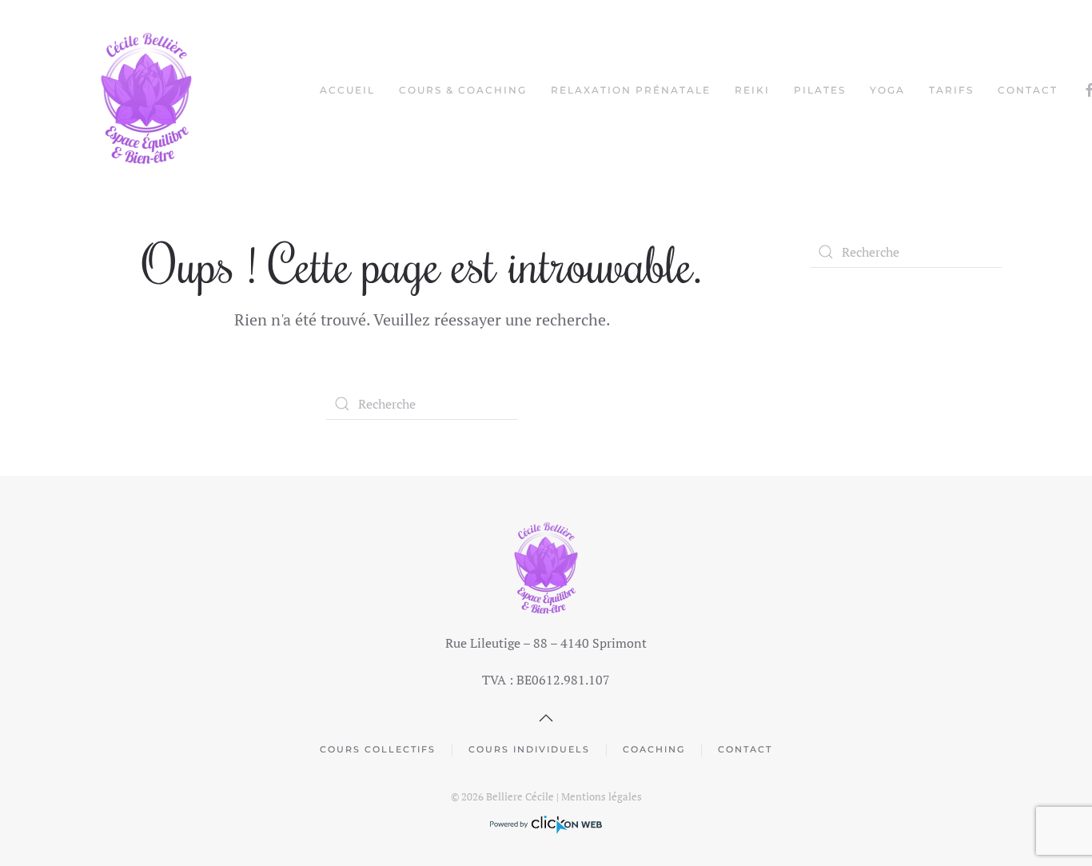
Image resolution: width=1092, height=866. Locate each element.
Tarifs (951, 90)
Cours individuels (529, 749)
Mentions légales (601, 796)
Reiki (752, 90)
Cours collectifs (378, 749)
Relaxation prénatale (631, 90)
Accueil (347, 90)
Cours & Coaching (463, 90)
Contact (1028, 90)
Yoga (887, 90)
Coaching (654, 749)
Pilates (820, 90)
